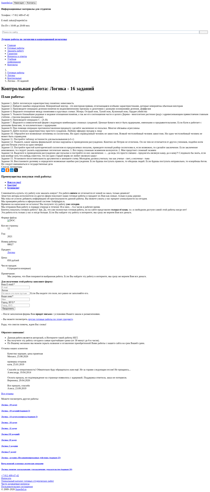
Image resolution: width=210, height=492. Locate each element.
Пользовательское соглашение (17, 486)
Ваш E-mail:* (8, 284)
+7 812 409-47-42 (10, 475)
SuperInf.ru (20, 489)
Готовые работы (15, 48)
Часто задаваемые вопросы (15, 483)
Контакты (12, 64)
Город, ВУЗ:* (8, 302)
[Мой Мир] (12, 170)
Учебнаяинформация (14, 60)
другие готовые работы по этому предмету (50, 319)
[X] (16, 170)
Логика (11, 75)
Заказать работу (15, 50)
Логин (4, 290)
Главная (11, 45)
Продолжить (8, 308)
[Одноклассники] (7, 170)
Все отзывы (7, 393)
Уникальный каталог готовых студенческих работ (27, 481)
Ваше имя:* (7, 296)
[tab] (14, 182)
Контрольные (14, 78)
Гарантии (12, 53)
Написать (6, 478)
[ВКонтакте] (3, 170)
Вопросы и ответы (17, 56)
